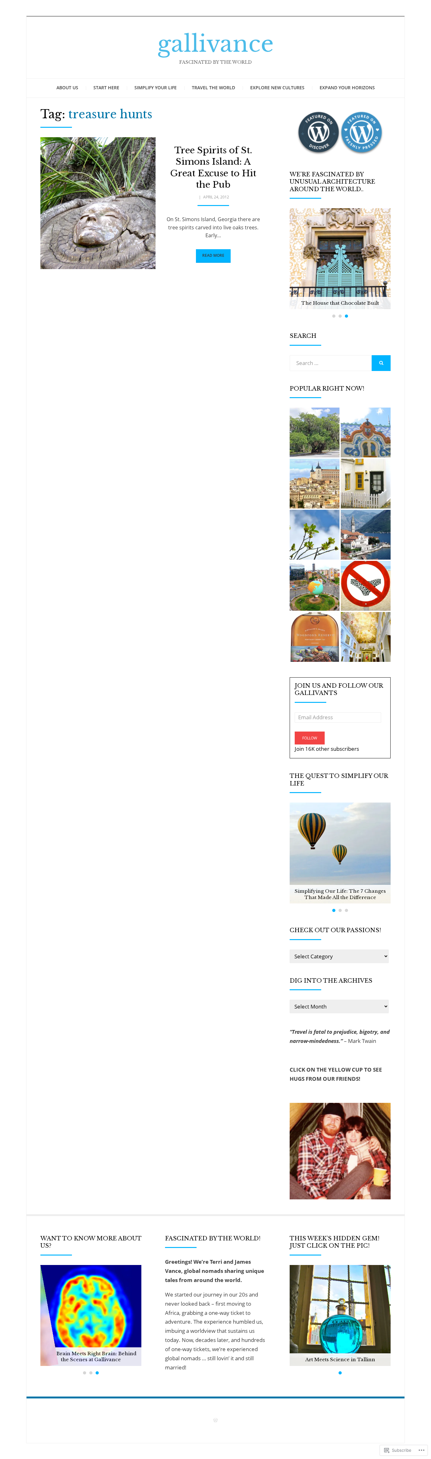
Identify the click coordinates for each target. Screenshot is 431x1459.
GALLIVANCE (215, 44)
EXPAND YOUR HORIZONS (347, 88)
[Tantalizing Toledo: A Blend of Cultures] (314, 484)
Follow (309, 738)
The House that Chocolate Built (340, 303)
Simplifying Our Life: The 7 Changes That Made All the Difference (340, 894)
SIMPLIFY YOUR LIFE (155, 88)
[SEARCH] (381, 363)
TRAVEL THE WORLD (213, 88)
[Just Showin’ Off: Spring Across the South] (314, 535)
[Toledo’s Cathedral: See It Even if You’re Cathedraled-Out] (366, 637)
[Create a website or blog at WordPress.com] (215, 1420)
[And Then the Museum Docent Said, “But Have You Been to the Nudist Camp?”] (366, 586)
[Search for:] (331, 363)
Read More (213, 255)
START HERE (106, 88)
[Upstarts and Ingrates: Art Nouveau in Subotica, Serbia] (366, 432)
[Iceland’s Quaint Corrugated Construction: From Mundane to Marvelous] (366, 484)
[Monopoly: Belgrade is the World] (314, 586)
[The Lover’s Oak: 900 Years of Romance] (314, 432)
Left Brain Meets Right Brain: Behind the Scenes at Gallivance (90, 1356)
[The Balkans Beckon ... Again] (366, 535)
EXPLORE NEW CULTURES (277, 88)
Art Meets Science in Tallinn (340, 1359)
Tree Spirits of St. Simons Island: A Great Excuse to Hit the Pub (213, 167)
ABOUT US (67, 88)
